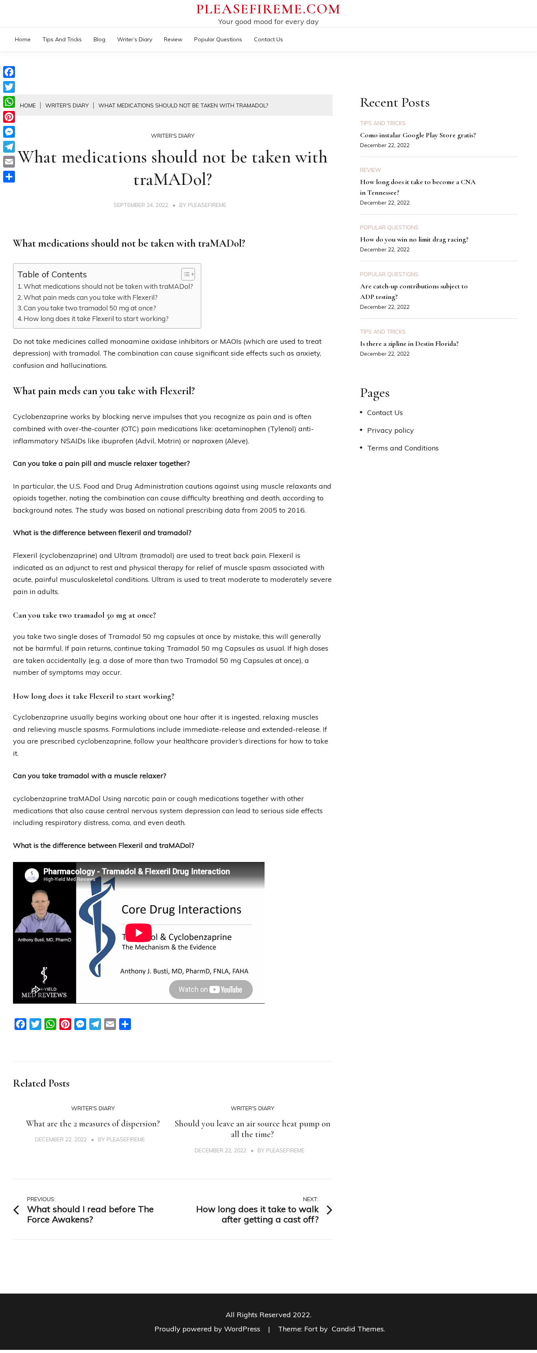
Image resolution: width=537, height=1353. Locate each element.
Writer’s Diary (134, 39)
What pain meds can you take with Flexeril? (91, 297)
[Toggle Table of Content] (184, 274)
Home (23, 39)
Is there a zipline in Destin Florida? (409, 343)
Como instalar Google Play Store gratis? (418, 135)
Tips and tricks (62, 39)
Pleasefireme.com (268, 8)
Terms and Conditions (403, 447)
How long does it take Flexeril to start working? (96, 318)
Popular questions (218, 39)
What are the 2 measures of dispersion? (93, 1124)
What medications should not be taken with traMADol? (108, 286)
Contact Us (268, 39)
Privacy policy (390, 430)
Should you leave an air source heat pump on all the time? (253, 1129)
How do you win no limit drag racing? (414, 239)
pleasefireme (207, 205)
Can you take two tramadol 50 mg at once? (90, 308)
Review (173, 39)
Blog (99, 39)
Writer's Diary (173, 135)
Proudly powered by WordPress (208, 1328)
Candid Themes (358, 1328)
